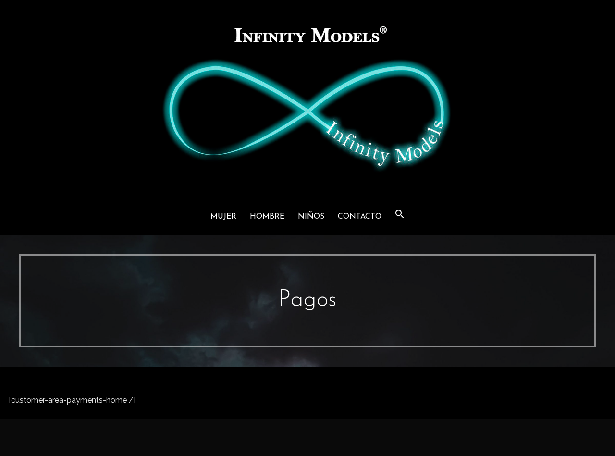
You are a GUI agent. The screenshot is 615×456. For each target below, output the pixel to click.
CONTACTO (359, 217)
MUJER (223, 217)
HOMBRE (267, 217)
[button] (399, 214)
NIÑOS (311, 217)
